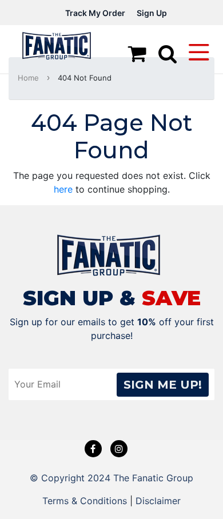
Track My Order (95, 13)
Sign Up (152, 13)
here (63, 189)
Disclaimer (158, 500)
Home (28, 77)
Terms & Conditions (84, 500)
